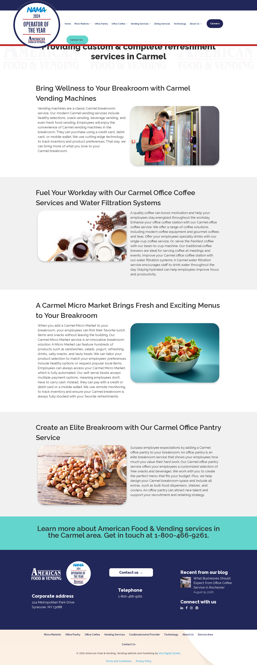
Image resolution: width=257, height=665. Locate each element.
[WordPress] (197, 608)
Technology (180, 23)
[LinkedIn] (182, 608)
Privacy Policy (143, 661)
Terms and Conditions (119, 661)
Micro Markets (81, 23)
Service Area (205, 634)
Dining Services (162, 23)
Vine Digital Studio (169, 653)
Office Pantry (101, 23)
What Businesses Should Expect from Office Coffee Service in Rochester (213, 582)
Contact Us (76, 40)
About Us (194, 23)
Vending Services (140, 23)
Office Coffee (118, 23)
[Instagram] (192, 608)
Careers (215, 23)
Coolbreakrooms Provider (144, 634)
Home (68, 23)
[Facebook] (187, 608)
